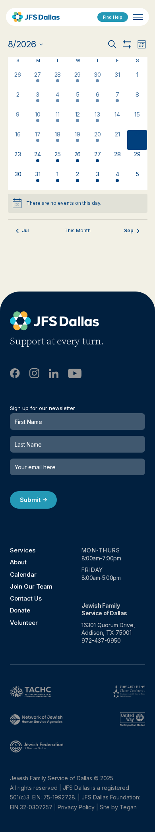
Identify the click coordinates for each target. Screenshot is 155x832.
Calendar (23, 574)
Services (22, 550)
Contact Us (26, 598)
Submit (30, 499)
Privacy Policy (76, 807)
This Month (77, 230)
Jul (25, 230)
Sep (129, 230)
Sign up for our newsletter (42, 408)
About (18, 562)
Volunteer (24, 622)
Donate (20, 610)
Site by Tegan (118, 807)
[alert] (77, 203)
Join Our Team (31, 586)
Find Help (112, 17)
